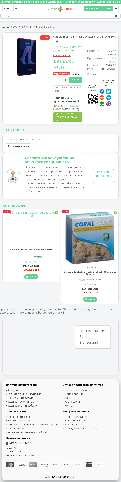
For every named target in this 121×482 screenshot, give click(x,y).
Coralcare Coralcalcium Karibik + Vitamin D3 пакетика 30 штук (31, 273)
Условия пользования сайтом (27, 432)
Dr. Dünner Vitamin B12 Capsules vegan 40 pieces (90, 269)
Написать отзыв (65, 50)
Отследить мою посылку (80, 428)
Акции (69, 397)
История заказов (75, 420)
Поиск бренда (74, 393)
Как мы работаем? (20, 420)
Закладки (70, 424)
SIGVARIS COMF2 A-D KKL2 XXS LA (33, 27)
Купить (75, 79)
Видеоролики (17, 428)
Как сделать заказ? (20, 416)
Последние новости (77, 390)
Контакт (69, 405)
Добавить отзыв (18, 146)
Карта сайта (72, 401)
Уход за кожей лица (21, 401)
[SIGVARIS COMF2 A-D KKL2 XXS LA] (27, 57)
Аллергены (15, 390)
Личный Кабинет (75, 416)
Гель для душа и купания (24, 393)
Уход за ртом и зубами (22, 405)
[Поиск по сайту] (116, 16)
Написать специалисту (103, 174)
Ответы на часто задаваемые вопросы (33, 424)
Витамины (32, 268)
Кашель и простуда (20, 397)
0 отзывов (75, 47)
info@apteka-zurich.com (22, 455)
